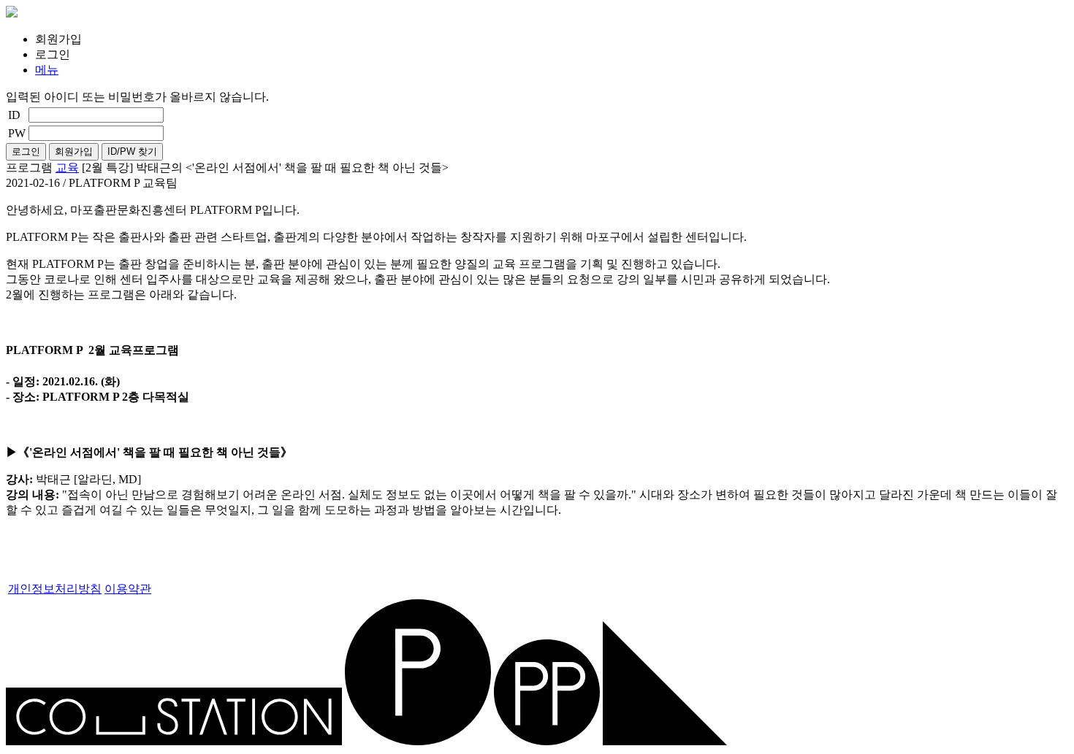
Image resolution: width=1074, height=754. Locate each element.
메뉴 (46, 70)
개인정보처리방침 (55, 588)
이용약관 (127, 588)
